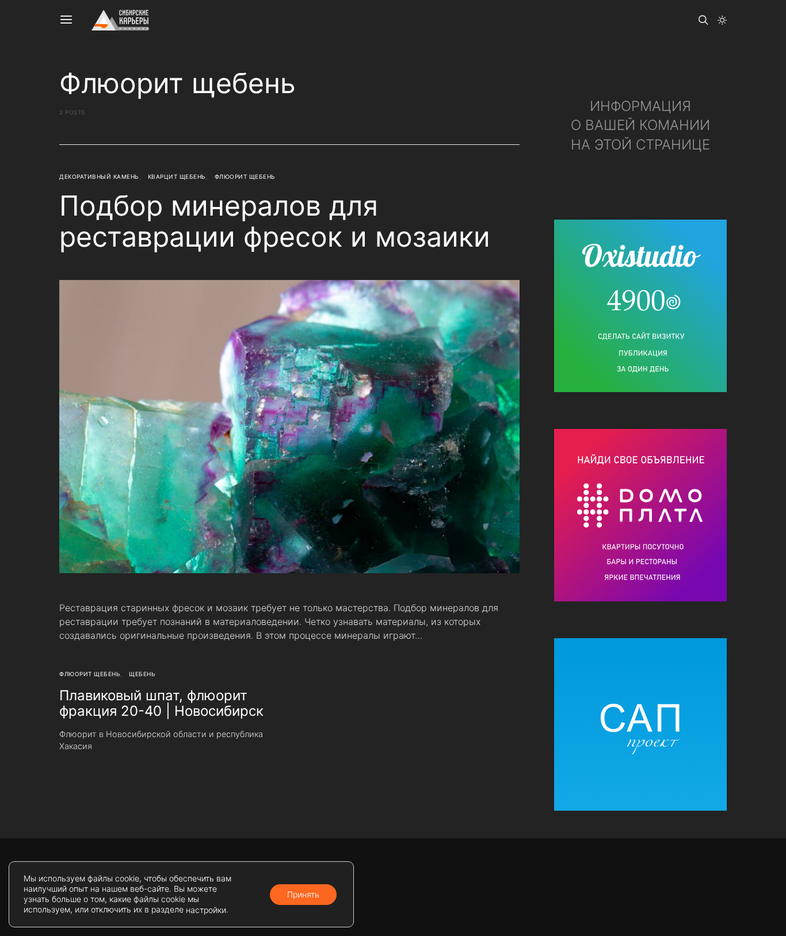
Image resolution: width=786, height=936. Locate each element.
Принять (303, 894)
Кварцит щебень (177, 176)
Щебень (142, 673)
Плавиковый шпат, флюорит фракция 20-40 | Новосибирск (161, 703)
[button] (722, 20)
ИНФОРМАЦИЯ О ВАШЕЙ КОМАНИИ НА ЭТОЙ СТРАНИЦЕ (640, 125)
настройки (206, 910)
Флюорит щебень (245, 176)
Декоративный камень (99, 176)
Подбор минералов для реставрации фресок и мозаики (274, 221)
